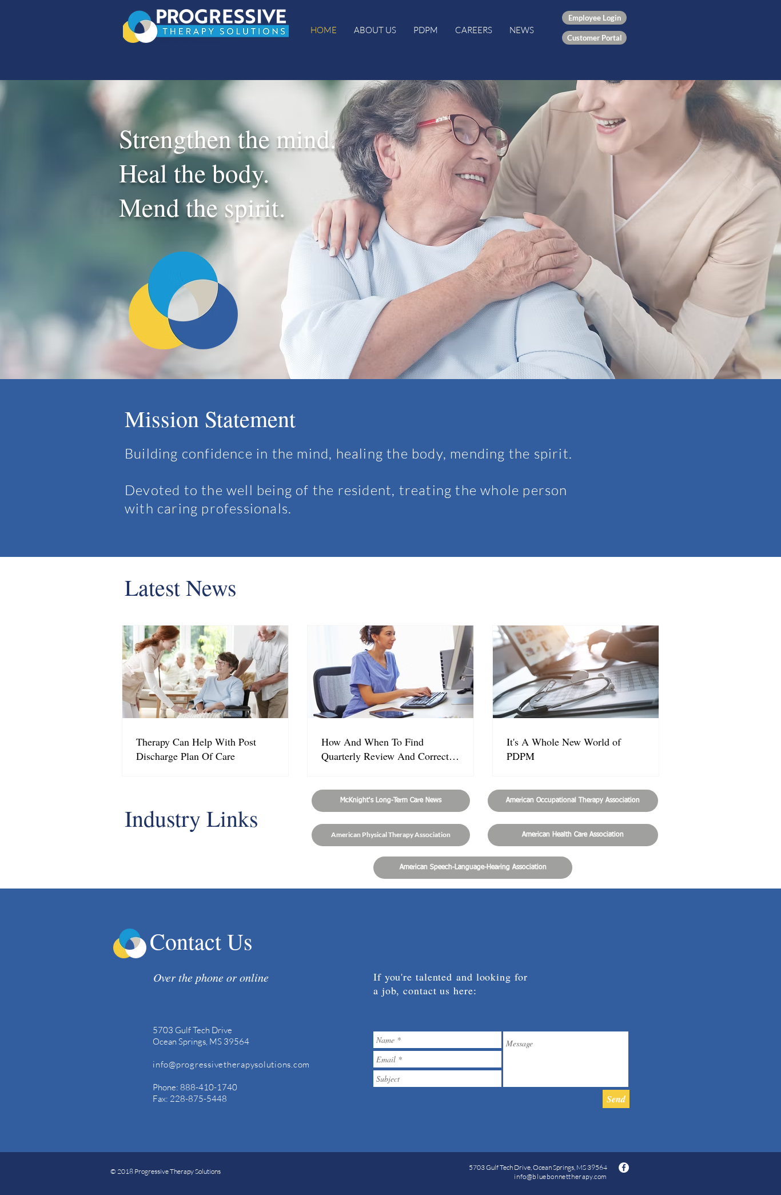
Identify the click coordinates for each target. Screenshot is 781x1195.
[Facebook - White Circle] (624, 1167)
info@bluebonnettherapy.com (560, 1176)
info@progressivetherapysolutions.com (231, 1064)
